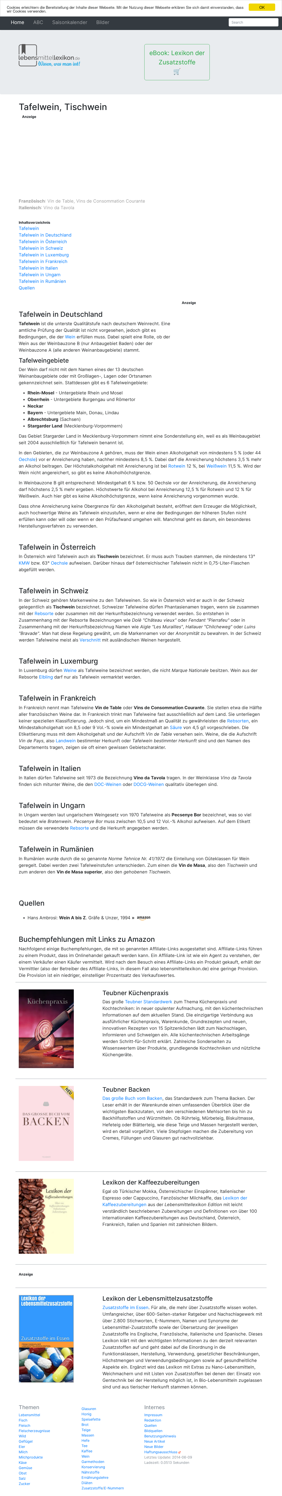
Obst (23, 1473)
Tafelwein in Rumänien (42, 281)
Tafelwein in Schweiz (41, 248)
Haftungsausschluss (160, 1452)
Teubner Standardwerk (148, 1001)
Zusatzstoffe (92, 1488)
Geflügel (26, 1441)
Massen (88, 1435)
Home (18, 22)
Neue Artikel (154, 1441)
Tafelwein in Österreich (43, 241)
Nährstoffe (90, 1472)
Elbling (46, 677)
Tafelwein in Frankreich (43, 261)
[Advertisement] (110, 150)
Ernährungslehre (95, 1477)
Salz (22, 1478)
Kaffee (87, 1451)
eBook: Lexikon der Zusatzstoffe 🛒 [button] (177, 62)
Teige (86, 1430)
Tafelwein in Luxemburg (44, 254)
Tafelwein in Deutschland (45, 235)
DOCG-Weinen (149, 784)
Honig (86, 1414)
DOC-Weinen (107, 784)
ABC (38, 22)
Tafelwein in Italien (38, 268)
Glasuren (89, 1408)
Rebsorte (44, 613)
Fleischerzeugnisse (34, 1431)
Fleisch (24, 1425)
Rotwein (176, 466)
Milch (23, 1452)
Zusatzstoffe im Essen (125, 1307)
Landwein (66, 740)
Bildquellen (153, 1431)
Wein (70, 336)
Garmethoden (93, 1461)
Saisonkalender (69, 22)
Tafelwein (29, 228)
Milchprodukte (31, 1457)
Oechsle (27, 459)
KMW (24, 563)
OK (262, 7)
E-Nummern (114, 1488)
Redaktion (152, 1420)
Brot (85, 1424)
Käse (23, 1462)
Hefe (85, 1440)
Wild (22, 1436)
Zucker (24, 1483)
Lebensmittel (29, 1415)
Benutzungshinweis (160, 1436)
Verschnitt (90, 640)
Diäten (87, 1483)
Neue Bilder (153, 1446)
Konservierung (93, 1467)
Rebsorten (238, 721)
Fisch (23, 1420)
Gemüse (25, 1468)
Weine (70, 670)
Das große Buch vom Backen (132, 1098)
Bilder (102, 22)
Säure (176, 727)
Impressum (153, 1415)
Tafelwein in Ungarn (40, 274)
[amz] (143, 917)
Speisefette (91, 1419)
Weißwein (216, 466)
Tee (84, 1446)
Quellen (27, 288)
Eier (22, 1446)
